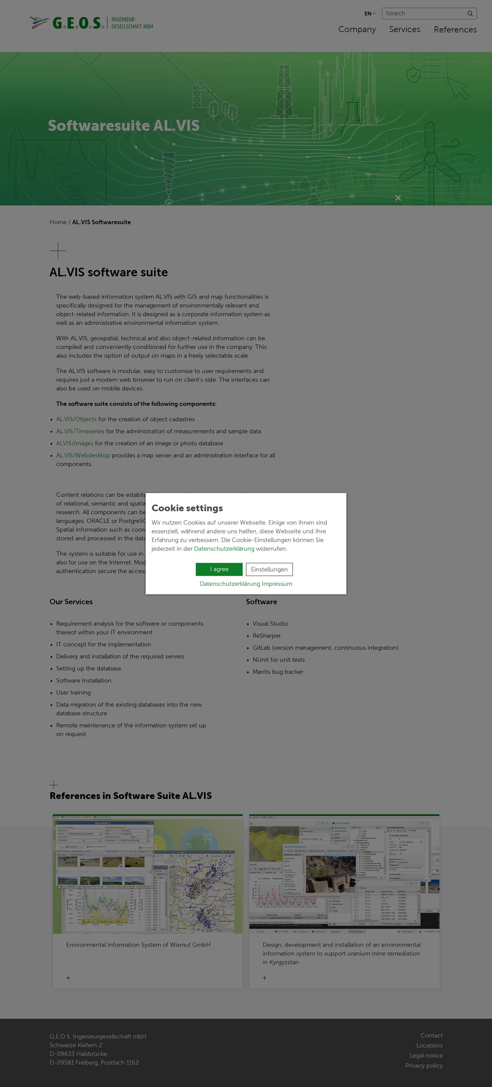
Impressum (277, 583)
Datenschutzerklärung (224, 548)
